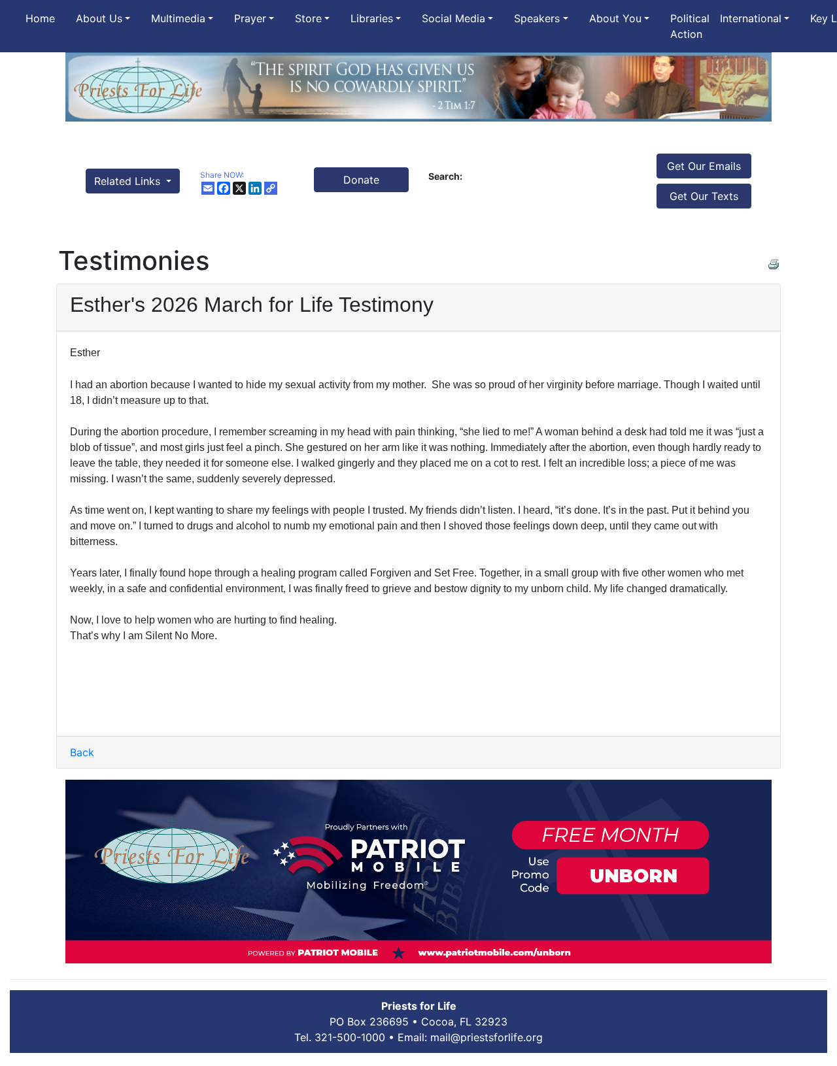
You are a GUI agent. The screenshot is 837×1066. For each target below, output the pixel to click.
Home (40, 18)
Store (308, 18)
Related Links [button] (128, 181)
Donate (361, 179)
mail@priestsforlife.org (486, 1037)
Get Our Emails (704, 166)
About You (615, 18)
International (750, 18)
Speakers (537, 18)
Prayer (250, 18)
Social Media (453, 18)
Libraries (371, 18)
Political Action (689, 26)
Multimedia (178, 18)
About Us (99, 18)
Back (82, 752)
